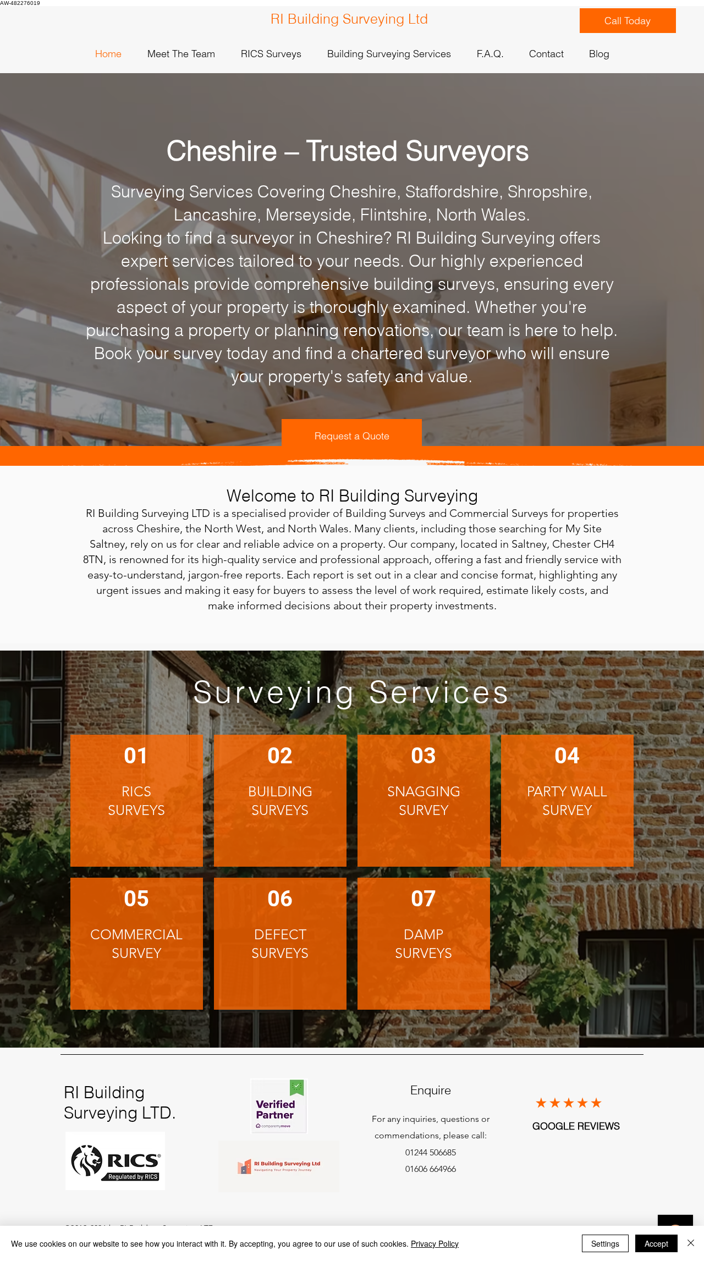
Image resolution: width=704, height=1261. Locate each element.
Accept (656, 1243)
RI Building (104, 1092)
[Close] (690, 1243)
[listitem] (136, 801)
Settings (605, 1243)
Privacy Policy (435, 1243)
